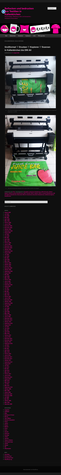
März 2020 (7, 313)
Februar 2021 (8, 296)
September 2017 (8, 362)
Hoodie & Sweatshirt (10, 420)
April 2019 (7, 331)
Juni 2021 (7, 289)
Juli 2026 (7, 214)
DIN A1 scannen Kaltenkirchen (46, 193)
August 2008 (8, 392)
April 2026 (7, 219)
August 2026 (8, 212)
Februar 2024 (8, 263)
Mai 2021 (7, 291)
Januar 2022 (7, 281)
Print (14, 192)
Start (6, 36)
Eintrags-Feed (8, 456)
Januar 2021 (7, 298)
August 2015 (8, 379)
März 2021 (7, 295)
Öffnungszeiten (41, 36)
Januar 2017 (7, 375)
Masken (6, 426)
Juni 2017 (7, 367)
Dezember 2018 (8, 338)
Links (34, 36)
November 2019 (8, 320)
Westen (6, 445)
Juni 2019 (7, 328)
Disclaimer (20, 36)
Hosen (6, 421)
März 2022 (7, 278)
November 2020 (8, 300)
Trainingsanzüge (9, 442)
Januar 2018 (7, 355)
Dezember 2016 (8, 377)
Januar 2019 (7, 337)
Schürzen (7, 433)
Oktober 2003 (8, 400)
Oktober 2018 (8, 342)
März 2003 (7, 402)
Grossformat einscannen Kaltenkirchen (35, 194)
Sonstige (7, 435)
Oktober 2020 (8, 301)
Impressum (28, 36)
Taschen (7, 438)
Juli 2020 (7, 306)
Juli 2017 (7, 365)
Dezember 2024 (8, 246)
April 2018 (7, 350)
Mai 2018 (7, 348)
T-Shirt (6, 436)
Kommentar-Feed (9, 457)
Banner (6, 416)
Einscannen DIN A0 (21, 194)
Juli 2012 (7, 384)
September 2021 (8, 284)
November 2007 (8, 394)
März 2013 (7, 382)
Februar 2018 (8, 353)
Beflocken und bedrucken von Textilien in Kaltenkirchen (19, 11)
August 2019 (8, 325)
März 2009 (7, 390)
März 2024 (7, 261)
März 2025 (7, 241)
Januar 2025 (7, 244)
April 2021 (7, 293)
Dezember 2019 (8, 318)
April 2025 (7, 239)
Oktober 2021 (8, 283)
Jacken (6, 423)
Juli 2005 (7, 397)
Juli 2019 (7, 326)
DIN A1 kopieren (34, 193)
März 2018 (7, 352)
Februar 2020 (8, 315)
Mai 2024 (7, 258)
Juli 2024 (7, 254)
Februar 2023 (8, 266)
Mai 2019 (7, 330)
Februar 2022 (8, 279)
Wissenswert (8, 448)
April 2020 (7, 311)
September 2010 (8, 387)
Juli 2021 (7, 288)
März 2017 (7, 372)
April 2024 (7, 259)
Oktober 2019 (8, 321)
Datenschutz (13, 36)
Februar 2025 (8, 242)
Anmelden (7, 454)
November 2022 (8, 268)
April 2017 (7, 370)
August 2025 (8, 232)
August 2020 (8, 305)
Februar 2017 (8, 373)
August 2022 (8, 273)
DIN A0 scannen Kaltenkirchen (16, 193)
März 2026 (7, 221)
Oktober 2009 (8, 389)
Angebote (7, 410)
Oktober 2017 (8, 360)
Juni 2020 (7, 308)
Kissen (6, 425)
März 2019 (7, 333)
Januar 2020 (7, 316)
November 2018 (8, 340)
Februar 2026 (8, 222)
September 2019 (8, 323)
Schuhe (6, 431)
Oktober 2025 (8, 229)
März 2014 (7, 380)
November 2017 (8, 358)
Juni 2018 (7, 347)
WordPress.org (8, 459)
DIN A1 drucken (27, 193)
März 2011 (7, 385)
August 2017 (8, 363)
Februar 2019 (8, 335)
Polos (6, 428)
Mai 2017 (7, 368)
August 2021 (8, 286)
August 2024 (8, 252)
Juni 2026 (7, 216)
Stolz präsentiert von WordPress (30, 469)
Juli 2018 (7, 345)
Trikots (6, 443)
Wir (5, 447)
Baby (6, 413)
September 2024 (8, 251)
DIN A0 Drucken (45, 192)
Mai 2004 (7, 399)
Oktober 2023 (8, 264)
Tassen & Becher (9, 440)
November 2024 (8, 247)
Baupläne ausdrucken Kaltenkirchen (32, 192)
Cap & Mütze (8, 418)
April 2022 (7, 276)
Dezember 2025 (8, 226)
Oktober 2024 (8, 249)
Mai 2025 (7, 237)
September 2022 (8, 271)
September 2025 (8, 231)
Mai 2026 (7, 217)
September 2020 (8, 303)
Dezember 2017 (8, 357)
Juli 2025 (7, 234)
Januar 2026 (7, 224)
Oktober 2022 (8, 269)
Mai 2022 (7, 274)
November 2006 (8, 395)
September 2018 (8, 343)
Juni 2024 (7, 256)
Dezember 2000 (8, 404)
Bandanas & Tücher (9, 415)
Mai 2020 (7, 310)
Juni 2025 (7, 236)
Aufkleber (7, 411)
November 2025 (8, 227)
